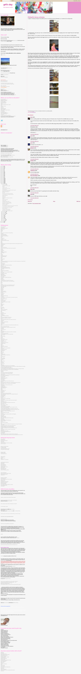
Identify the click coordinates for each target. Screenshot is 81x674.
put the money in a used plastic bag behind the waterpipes (10, 374)
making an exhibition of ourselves (6, 317)
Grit (31, 194)
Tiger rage (2, 287)
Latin (1, 330)
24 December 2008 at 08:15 (34, 192)
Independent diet (3, 286)
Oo (1, 303)
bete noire (2, 415)
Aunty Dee (2, 250)
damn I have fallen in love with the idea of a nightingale (9, 369)
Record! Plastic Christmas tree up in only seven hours (10, 205)
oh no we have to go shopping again (7, 373)
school (2, 428)
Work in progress (4, 208)
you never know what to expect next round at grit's (9, 400)
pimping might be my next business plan (7, 426)
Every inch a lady (3, 403)
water (2, 260)
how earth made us (4, 660)
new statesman (3, 469)
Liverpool (2, 312)
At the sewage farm (4, 113)
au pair (2, 271)
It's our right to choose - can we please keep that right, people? (11, 584)
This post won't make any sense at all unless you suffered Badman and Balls (13, 366)
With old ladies (3, 109)
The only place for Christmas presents (7, 194)
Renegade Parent (7, 578)
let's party (2, 307)
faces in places (3, 443)
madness (2, 371)
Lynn (31, 135)
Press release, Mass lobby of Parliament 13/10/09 (9, 503)
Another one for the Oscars (6, 188)
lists (1, 423)
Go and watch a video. (4, 506)
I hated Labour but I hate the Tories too (7, 280)
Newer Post (30, 201)
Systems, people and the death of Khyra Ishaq (8, 497)
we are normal (3, 376)
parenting (2, 352)
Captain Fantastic (3, 41)
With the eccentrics (4, 100)
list (1, 283)
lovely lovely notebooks (4, 235)
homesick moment (4, 349)
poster (2, 534)
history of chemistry (4, 658)
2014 (3, 177)
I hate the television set (4, 342)
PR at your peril (3, 313)
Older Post (78, 201)
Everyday (3, 54)
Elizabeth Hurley (3, 266)
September (4, 213)
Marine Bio (2, 662)
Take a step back (3, 85)
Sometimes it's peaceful (4, 459)
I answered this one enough (5, 406)
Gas (1, 360)
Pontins (2, 314)
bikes (1, 388)
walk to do (2, 668)
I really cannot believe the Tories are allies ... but (8, 582)
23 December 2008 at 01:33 (34, 146)
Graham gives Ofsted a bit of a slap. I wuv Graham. (9, 500)
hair (1, 316)
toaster (2, 397)
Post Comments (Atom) (37, 203)
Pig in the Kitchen (34, 175)
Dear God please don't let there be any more (8, 402)
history (2, 236)
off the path (2, 424)
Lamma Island (3, 343)
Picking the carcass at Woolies (6, 202)
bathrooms (2, 304)
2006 (3, 222)
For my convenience (4, 81)
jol (1, 306)
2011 (3, 180)
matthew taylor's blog (4, 466)
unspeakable (3, 432)
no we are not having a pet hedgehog (7, 372)
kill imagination (10, 156)
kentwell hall (3, 350)
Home (54, 201)
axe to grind (3, 414)
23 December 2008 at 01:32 (34, 141)
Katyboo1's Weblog (4, 477)
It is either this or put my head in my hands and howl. (9, 297)
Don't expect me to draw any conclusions (7, 285)
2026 (3, 166)
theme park (2, 338)
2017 (3, 174)
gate (1, 335)
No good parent (4, 189)
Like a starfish (3, 456)
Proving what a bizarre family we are (6, 384)
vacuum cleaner (3, 300)
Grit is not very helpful (4, 404)
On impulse (2, 110)
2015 (3, 176)
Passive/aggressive (4, 485)
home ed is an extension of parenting (7, 232)
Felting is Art (3, 480)
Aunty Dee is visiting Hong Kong (6, 277)
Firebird (32, 160)
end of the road (3, 390)
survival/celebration (4, 255)
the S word (2, 276)
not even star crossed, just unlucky (6, 479)
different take (15, 602)
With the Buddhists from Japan (6, 104)
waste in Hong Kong (4, 339)
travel (2, 231)
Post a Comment (30, 199)
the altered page (3, 447)
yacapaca (2, 670)
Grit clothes (2, 279)
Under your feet (3, 106)
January (4, 220)
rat (1, 325)
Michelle (32, 147)
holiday (2, 249)
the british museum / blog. (5, 449)
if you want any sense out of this (6, 393)
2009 (3, 182)
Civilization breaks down (5, 201)
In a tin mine (3, 111)
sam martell (3, 666)
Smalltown (2, 252)
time (1, 355)
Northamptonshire (4, 112)
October (4, 212)
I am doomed (3, 301)
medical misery (3, 291)
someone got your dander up (5, 354)
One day (2, 71)
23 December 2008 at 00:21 (34, 134)
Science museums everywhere (6, 115)
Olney (2, 361)
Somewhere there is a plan (6, 185)
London (2, 302)
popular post (15, 40)
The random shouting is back (5, 268)
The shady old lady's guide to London (7, 484)
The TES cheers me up (4, 333)
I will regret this (3, 310)
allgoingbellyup (3, 387)
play (1, 324)
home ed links (3, 659)
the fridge (2, 396)
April (3, 217)
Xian (1, 344)
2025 (3, 167)
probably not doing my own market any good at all (9, 427)
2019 (3, 172)
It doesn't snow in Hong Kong (5, 410)
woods (2, 251)
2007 (3, 221)
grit (2, 126)
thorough (8, 510)
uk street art (3, 439)
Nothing (3, 198)
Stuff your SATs (3, 68)
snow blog (2, 463)
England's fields (3, 108)
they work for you (3, 465)
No (11, 92)
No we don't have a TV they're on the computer (8, 383)
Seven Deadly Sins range (5, 412)
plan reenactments (4, 663)
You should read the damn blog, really (7, 83)
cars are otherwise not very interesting (7, 334)
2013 (3, 178)
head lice (2, 348)
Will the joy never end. (5, 191)
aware (11, 510)
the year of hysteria (4, 298)
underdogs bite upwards (5, 462)
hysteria (2, 392)
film (1, 253)
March (4, 218)
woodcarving (3, 358)
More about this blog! (4, 80)
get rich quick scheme (4, 370)
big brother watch (3, 468)
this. (10, 70)
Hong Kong (2, 227)
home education (3, 226)
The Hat (2, 332)
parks (2, 257)
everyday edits (3, 657)
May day (2, 381)
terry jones (2, 667)
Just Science (3, 442)
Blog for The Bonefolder (4, 446)
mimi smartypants (3, 472)
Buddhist (2, 289)
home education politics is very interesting (7, 281)
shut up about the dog (4, 295)
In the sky (2, 107)
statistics (13, 566)
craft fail (2, 457)
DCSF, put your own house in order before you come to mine (10, 513)
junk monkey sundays (4, 422)
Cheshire (2, 328)
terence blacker (3, 464)
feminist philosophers (4, 474)
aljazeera (2, 652)
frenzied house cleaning (5, 315)
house (2, 254)
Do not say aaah (4, 204)
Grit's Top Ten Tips (4, 247)
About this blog (3, 79)
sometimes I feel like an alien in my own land (8, 429)
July (3, 215)
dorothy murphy (3, 656)
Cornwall (2, 114)
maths (2, 288)
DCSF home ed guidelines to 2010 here (7, 523)
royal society (3, 665)
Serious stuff (4, 200)
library (2, 282)
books (8, 90)
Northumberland (3, 256)
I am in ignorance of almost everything (7, 206)
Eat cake (3, 192)
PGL (1, 262)
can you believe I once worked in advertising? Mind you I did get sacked (12, 368)
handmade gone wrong (4, 481)
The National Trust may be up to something (8, 365)
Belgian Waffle (3, 452)
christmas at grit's (3, 239)
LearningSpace (5, 74)
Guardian (17, 537)
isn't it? (2, 421)
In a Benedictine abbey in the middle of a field (8, 116)
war (1, 357)
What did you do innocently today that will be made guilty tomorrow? (12, 243)
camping (2, 294)
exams (2, 290)
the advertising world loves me (6, 431)
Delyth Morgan (3, 378)
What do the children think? (5, 583)
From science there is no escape (7, 207)
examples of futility (4, 273)
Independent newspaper (5, 270)
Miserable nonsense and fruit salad (7, 210)
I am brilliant (3, 380)
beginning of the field (4, 346)
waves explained (3, 669)
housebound (3, 391)
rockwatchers (3, 263)
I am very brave (3, 329)
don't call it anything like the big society (7, 417)
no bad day (2, 238)
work (1, 269)
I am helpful (3, 264)
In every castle (3, 101)
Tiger (1, 241)
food (1, 237)
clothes (2, 259)
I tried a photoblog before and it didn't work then (8, 319)
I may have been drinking (5, 407)
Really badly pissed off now (5, 267)
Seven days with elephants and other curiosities (8, 331)
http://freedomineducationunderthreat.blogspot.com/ (9, 544)
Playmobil (2, 362)
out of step (12, 509)
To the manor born (4, 453)
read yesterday (3, 394)
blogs (2, 389)
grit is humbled (3, 420)
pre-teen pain (3, 336)
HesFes (2, 292)
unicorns (2, 299)
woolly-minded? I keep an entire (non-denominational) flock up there (12, 434)
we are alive (3, 433)
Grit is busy (2, 379)
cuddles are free (3, 416)
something (4, 89)
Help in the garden (5, 195)
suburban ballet (3, 275)
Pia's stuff (2, 441)
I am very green (3, 405)
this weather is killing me (5, 375)
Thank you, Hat (4, 187)
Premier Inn (3, 363)
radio (1, 664)
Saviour (3, 186)
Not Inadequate (3, 478)
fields (1, 229)
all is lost (2, 413)
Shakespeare (3, 244)
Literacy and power (5, 199)
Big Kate (2, 359)
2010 (3, 181)
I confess (2, 341)
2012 (3, 179)
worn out (2, 265)
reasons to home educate (5, 240)
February (4, 219)
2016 (3, 175)
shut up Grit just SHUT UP (5, 326)
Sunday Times (3, 386)
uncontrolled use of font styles (5, 398)
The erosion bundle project (5, 448)
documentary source (4, 655)
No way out (2, 293)
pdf (22, 526)
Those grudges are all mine (5, 86)
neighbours (2, 323)
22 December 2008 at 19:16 (34, 125)
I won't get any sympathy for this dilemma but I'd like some (10, 409)
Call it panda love (3, 401)
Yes (15, 94)
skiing (2, 353)
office (1, 351)
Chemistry (2, 340)
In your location (3, 99)
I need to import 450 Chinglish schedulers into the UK (9, 408)
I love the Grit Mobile (4, 309)
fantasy (2, 305)
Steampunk (2, 385)
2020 (3, 171)
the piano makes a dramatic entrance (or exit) (8, 327)
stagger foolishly (3, 560)
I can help (13, 155)
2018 (3, 173)
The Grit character (4, 87)
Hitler (1, 308)
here (7, 145)
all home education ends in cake (6, 367)
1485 (1, 103)
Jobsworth (2, 320)
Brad (31, 189)
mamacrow (32, 170)
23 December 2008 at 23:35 (34, 187)
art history (2, 653)
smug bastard (3, 395)
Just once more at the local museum (7, 193)
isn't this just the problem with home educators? (8, 248)
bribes (2, 347)
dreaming (2, 418)
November (4, 211)
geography (2, 274)
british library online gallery (5, 654)
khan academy (3, 661)
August (4, 214)
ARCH (2, 458)
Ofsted (2, 411)
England (2, 245)
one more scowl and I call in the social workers (8, 425)
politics (2, 278)
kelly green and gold (4, 482)
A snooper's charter (4, 519)
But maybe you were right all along (6, 153)
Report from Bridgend (4, 77)
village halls (3, 399)
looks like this (6, 602)
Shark (2, 242)
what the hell (3, 377)
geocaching (3, 419)
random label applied (33, 112)
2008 (3, 183)
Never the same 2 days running (6, 473)
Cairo (2, 318)
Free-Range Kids (3, 483)
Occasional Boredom (4, 440)
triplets (2, 230)
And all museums (3, 102)
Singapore (2, 364)
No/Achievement (3, 234)
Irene (31, 117)
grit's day (7, 4)
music (2, 284)
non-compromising (17, 510)
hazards (2, 233)
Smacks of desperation (4, 321)
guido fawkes (3, 467)
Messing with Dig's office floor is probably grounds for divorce (10, 382)
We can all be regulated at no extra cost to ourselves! (9, 581)
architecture (3, 322)
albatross (2, 345)
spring (2, 337)
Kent (1, 105)
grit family (2, 272)
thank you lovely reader (4, 430)
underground (3, 356)
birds (1, 258)
